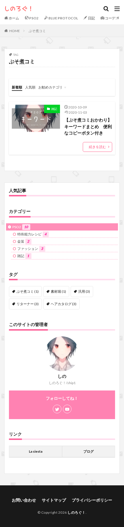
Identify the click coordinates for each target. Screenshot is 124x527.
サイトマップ (54, 499)
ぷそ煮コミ (37, 31)
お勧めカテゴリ (50, 87)
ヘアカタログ (63, 304)
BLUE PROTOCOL (63, 18)
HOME (14, 31)
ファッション (30, 248)
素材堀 (58, 291)
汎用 (84, 291)
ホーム (13, 18)
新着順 (17, 87)
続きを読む (97, 147)
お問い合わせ (24, 499)
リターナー (27, 304)
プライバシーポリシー (92, 499)
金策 (23, 241)
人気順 (30, 87)
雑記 (54, 108)
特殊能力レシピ (31, 234)
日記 (91, 18)
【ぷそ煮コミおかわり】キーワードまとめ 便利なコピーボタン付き (88, 126)
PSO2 (33, 18)
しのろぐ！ (76, 512)
